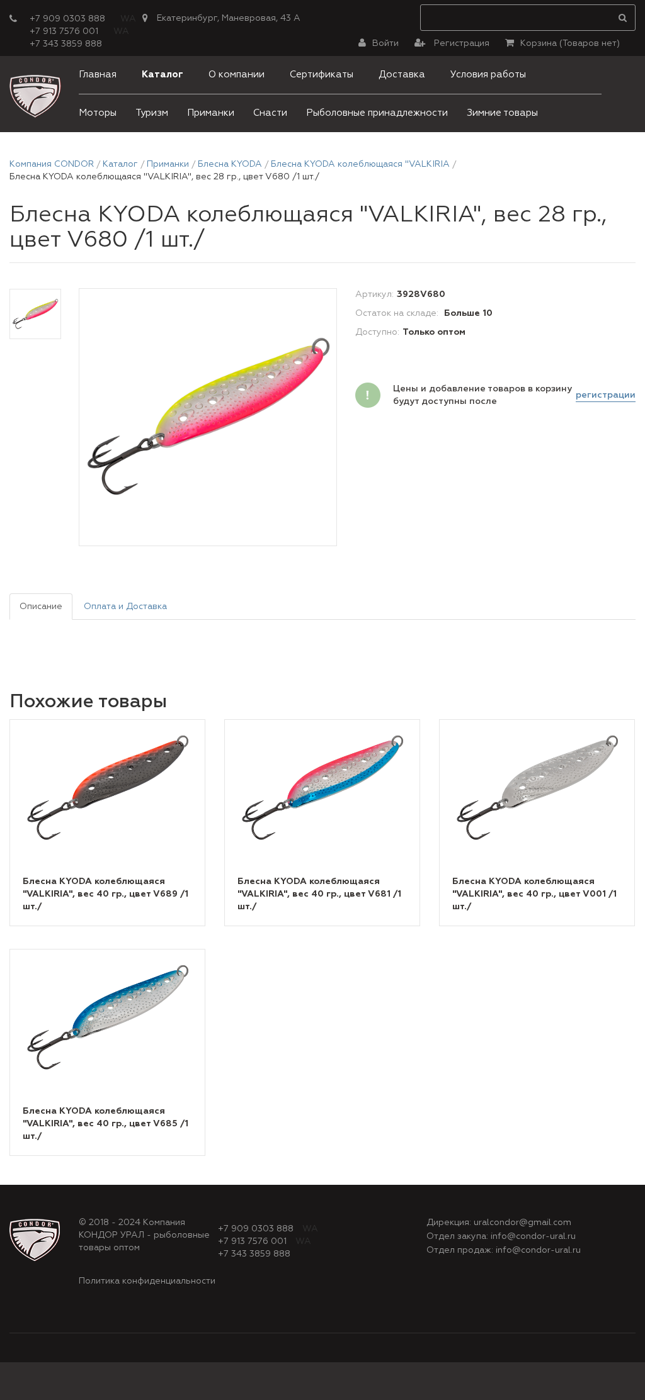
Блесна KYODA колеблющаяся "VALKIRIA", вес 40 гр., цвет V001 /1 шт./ (534, 894)
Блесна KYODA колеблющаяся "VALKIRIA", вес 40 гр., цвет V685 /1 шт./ (105, 1124)
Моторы (98, 113)
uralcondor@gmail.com (522, 1222)
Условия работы (488, 74)
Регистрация (460, 43)
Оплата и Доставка (125, 606)
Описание (41, 606)
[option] (207, 418)
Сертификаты (321, 74)
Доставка (402, 74)
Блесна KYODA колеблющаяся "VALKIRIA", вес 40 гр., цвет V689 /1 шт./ (105, 894)
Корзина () (570, 43)
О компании (236, 74)
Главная (98, 74)
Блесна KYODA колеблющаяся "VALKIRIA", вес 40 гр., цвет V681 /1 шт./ (319, 894)
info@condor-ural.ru (533, 1236)
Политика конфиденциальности (147, 1281)
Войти (385, 43)
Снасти (270, 113)
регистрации (606, 395)
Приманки (210, 113)
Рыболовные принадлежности (377, 113)
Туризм (151, 113)
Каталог (162, 74)
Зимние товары (502, 113)
